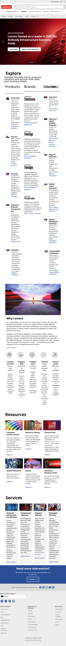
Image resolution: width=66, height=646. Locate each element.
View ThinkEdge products (30, 157)
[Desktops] (13, 16)
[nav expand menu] (2, 11)
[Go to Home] (6, 7)
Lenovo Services (32, 627)
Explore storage (14, 195)
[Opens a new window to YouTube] (50, 587)
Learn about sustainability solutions (54, 272)
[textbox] (13, 596)
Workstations (31, 616)
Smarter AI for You (32, 630)
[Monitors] (36, 16)
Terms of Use (38, 640)
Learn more (11, 348)
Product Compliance (58, 615)
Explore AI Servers (15, 127)
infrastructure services (39, 553)
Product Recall (59, 619)
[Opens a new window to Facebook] (40, 587)
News (2, 612)
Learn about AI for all (53, 109)
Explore (9, 455)
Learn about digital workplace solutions (53, 240)
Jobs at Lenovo (5, 623)
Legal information (5, 620)
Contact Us (33, 579)
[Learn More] (33, 42)
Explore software (14, 274)
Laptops (30, 611)
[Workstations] (23, 16)
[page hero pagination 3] (36, 62)
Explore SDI (15, 241)
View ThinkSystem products (31, 124)
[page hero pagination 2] (34, 62)
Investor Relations (5, 614)
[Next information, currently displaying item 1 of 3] (63, 41)
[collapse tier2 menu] (38, 16)
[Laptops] (6, 16)
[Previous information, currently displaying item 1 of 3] (3, 41)
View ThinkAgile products (30, 188)
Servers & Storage (32, 624)
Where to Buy (58, 609)
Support (57, 625)
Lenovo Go (3, 633)
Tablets (30, 619)
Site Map (31, 640)
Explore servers (14, 164)
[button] (61, 1)
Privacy (26, 640)
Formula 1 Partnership (4, 629)
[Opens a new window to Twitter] (43, 587)
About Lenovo (4, 609)
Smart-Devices (31, 622)
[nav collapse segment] (64, 11)
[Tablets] (29, 16)
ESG (2, 617)
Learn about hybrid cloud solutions (53, 209)
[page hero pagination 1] (32, 62)
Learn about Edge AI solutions (53, 174)
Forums (57, 622)
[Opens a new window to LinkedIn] (53, 587)
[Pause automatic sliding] (30, 62)
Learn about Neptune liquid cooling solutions (53, 142)
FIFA (2, 625)
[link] (64, 2)
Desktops (30, 613)
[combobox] (39, 7)
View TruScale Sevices (32, 213)
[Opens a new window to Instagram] (46, 587)
